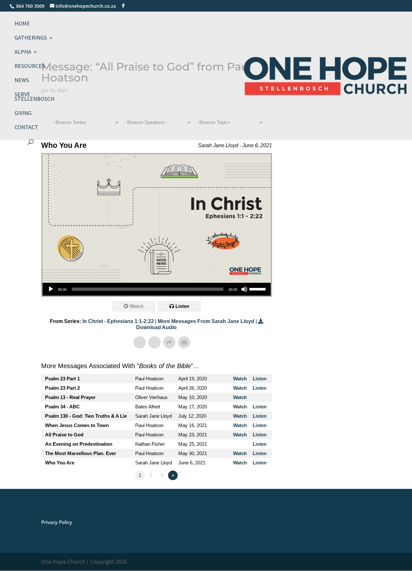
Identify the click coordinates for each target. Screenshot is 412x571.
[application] (156, 289)
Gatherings (30, 38)
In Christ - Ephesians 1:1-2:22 (118, 321)
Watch (137, 306)
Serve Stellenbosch (34, 97)
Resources (29, 67)
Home (22, 24)
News (21, 81)
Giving (23, 114)
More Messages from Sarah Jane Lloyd (206, 321)
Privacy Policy (56, 522)
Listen (182, 306)
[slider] (258, 288)
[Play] (51, 289)
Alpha (22, 52)
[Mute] (244, 289)
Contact (26, 128)
